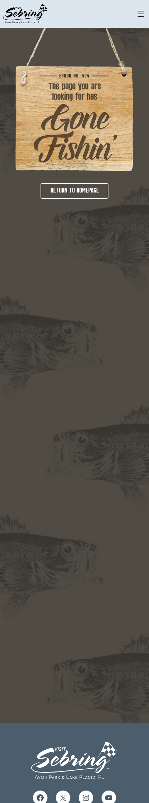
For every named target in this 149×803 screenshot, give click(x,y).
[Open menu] (140, 14)
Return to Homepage (75, 190)
